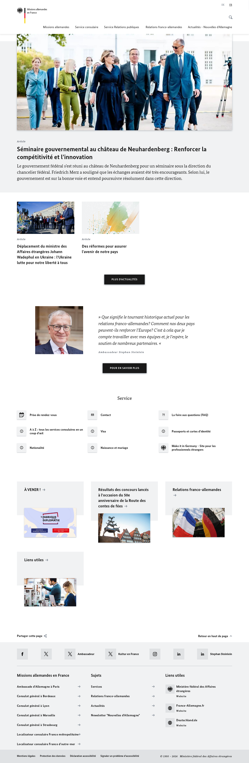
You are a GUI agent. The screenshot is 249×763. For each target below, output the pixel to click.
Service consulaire (86, 27)
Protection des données (52, 756)
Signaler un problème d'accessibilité (119, 756)
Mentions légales (26, 756)
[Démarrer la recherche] (229, 15)
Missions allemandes (56, 27)
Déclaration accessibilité (83, 756)
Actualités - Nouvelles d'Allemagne (210, 27)
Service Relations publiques (122, 27)
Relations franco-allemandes (164, 27)
